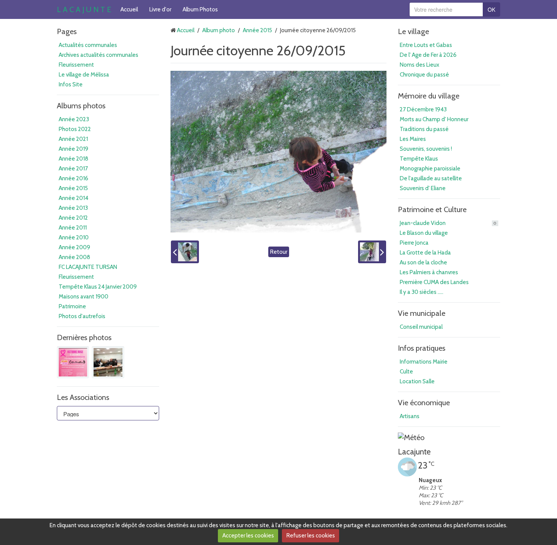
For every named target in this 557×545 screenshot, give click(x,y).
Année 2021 (73, 139)
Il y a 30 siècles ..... (421, 292)
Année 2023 (74, 119)
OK (491, 9)
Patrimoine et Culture (432, 209)
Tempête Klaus (419, 158)
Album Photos (200, 9)
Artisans (409, 416)
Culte (406, 371)
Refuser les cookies (310, 535)
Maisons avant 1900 (83, 296)
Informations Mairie (423, 361)
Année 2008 (74, 257)
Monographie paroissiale (430, 168)
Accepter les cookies (248, 535)
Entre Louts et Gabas (426, 45)
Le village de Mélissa (84, 74)
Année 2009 (74, 247)
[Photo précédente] (185, 251)
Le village (413, 31)
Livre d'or (160, 9)
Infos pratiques (421, 348)
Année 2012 (73, 217)
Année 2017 (73, 168)
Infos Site (71, 84)
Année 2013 (73, 208)
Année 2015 (73, 188)
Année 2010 (74, 237)
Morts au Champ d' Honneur (434, 119)
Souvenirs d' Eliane (423, 188)
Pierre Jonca (414, 242)
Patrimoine (72, 306)
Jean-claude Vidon (448, 223)
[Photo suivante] (372, 251)
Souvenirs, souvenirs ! (426, 148)
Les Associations (83, 397)
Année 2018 (73, 158)
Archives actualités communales (98, 55)
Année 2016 (73, 178)
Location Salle (417, 381)
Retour (278, 251)
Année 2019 (73, 148)
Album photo (218, 30)
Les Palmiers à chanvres (429, 272)
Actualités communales (88, 45)
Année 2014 (73, 198)
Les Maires (413, 139)
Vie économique (424, 402)
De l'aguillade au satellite (431, 178)
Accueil (129, 9)
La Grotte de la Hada (425, 252)
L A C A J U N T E (84, 9)
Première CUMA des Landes (434, 282)
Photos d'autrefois (82, 316)
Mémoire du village (428, 95)
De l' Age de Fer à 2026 (428, 55)
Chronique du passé (424, 74)
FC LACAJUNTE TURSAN (88, 267)
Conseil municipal (421, 326)
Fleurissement (76, 64)
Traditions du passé (424, 129)
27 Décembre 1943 (423, 109)
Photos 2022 (75, 129)
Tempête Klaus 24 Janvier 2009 (98, 286)
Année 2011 (73, 227)
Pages (67, 31)
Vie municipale (421, 313)
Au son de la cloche (423, 262)
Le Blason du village (424, 233)
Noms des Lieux (419, 64)
